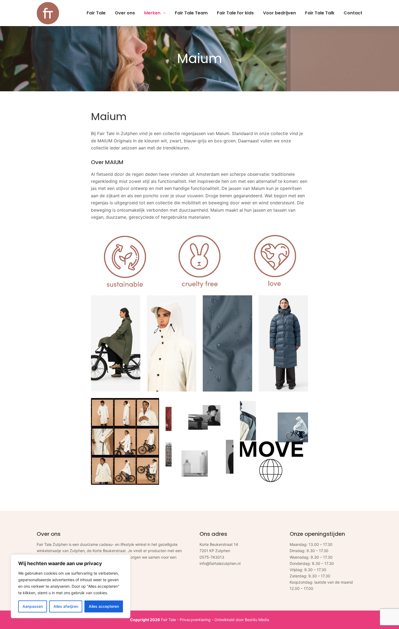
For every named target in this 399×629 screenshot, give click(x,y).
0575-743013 (211, 557)
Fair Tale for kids (235, 13)
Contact (353, 13)
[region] (70, 586)
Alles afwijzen (65, 606)
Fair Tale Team (191, 13)
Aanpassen (33, 606)
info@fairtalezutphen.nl (219, 563)
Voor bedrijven (279, 13)
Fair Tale (96, 13)
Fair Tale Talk (319, 13)
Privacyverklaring (195, 619)
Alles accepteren (104, 606)
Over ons (125, 13)
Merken (152, 13)
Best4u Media (257, 619)
